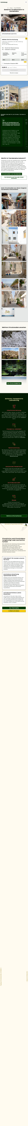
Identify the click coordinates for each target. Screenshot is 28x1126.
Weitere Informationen (14, 516)
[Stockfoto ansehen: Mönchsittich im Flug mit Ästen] (24, 528)
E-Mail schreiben (14, 611)
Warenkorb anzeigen (14, 72)
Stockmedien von (11, 174)
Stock (11, 7)
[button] (26, 2)
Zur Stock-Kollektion (14, 383)
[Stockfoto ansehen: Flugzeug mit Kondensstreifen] (3, 527)
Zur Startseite (14, 608)
